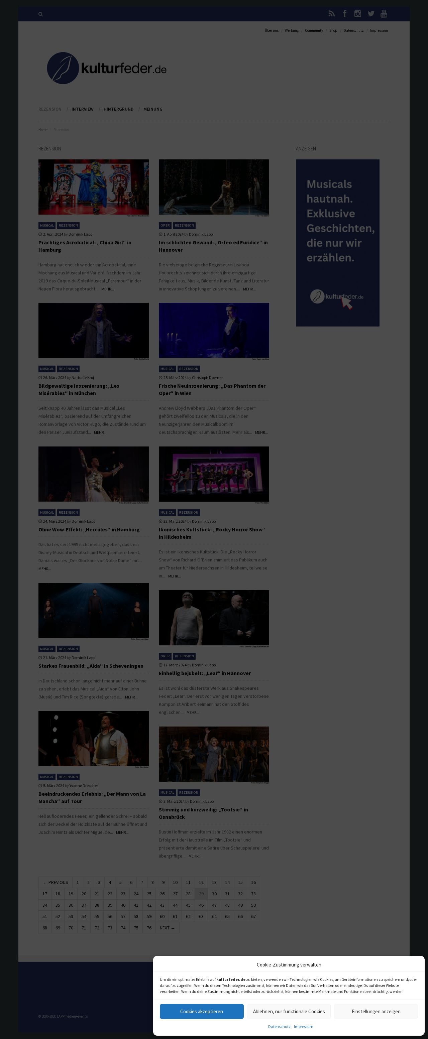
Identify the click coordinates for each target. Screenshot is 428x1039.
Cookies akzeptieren (201, 1011)
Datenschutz (279, 1026)
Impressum (303, 1026)
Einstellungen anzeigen (376, 1011)
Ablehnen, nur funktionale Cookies (289, 1011)
